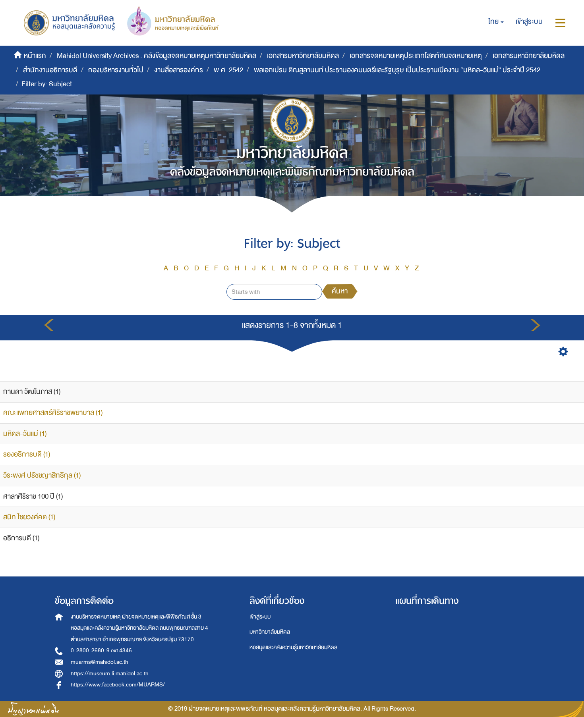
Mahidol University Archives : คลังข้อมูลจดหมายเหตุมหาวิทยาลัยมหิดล (156, 56)
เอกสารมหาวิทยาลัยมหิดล (303, 56)
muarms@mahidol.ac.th (99, 662)
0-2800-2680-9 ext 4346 (101, 650)
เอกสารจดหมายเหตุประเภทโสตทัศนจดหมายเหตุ (416, 56)
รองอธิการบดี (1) (26, 454)
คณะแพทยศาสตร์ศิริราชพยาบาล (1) (52, 413)
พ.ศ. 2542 (228, 70)
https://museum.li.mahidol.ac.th (110, 673)
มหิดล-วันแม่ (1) (24, 434)
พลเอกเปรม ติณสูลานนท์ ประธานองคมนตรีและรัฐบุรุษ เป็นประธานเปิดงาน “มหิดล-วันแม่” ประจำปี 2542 (397, 70)
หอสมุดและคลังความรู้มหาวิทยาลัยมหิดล (293, 647)
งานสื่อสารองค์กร (178, 70)
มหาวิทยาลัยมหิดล (269, 632)
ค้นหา (340, 291)
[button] (496, 22)
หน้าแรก (35, 56)
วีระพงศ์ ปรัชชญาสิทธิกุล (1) (42, 475)
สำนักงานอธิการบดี (50, 70)
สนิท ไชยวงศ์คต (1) (29, 517)
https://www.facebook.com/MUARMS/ (118, 685)
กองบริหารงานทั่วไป (115, 70)
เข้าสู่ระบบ (260, 617)
